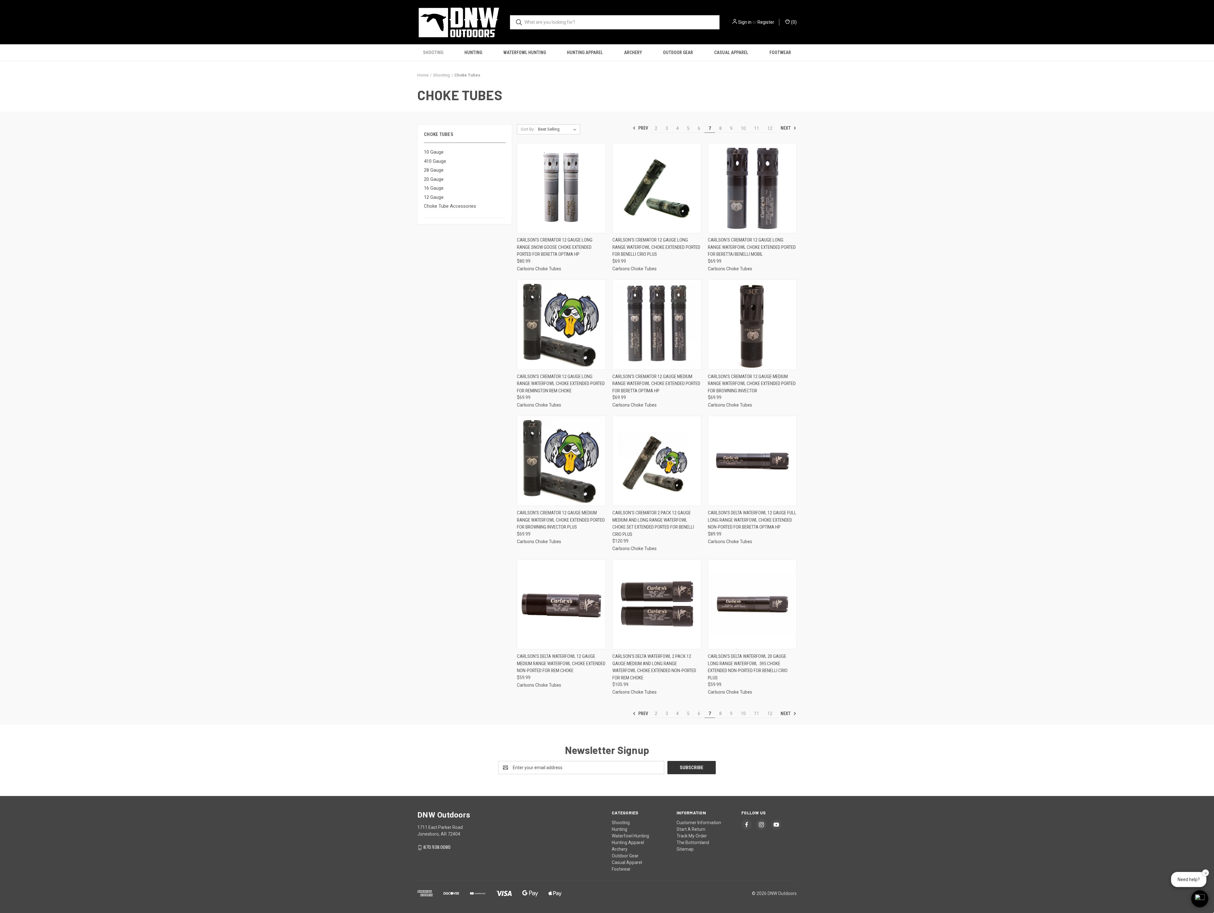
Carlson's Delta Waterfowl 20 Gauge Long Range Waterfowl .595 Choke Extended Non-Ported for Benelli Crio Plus (748, 667)
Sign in (744, 22)
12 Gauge (434, 197)
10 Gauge (434, 152)
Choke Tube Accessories (450, 206)
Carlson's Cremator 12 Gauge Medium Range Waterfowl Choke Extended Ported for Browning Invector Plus (561, 520)
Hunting (473, 52)
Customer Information (699, 822)
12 (769, 128)
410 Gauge (435, 161)
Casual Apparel (731, 52)
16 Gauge (434, 188)
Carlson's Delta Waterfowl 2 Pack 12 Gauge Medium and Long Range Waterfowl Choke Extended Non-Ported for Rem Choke (654, 667)
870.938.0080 (437, 847)
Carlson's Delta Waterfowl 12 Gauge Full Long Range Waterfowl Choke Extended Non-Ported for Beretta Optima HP (752, 520)
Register (765, 22)
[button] (1200, 899)
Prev (642, 128)
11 (756, 128)
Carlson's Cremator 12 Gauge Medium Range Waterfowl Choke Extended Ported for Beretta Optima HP (656, 384)
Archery (633, 52)
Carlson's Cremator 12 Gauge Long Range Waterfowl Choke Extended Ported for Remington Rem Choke (561, 384)
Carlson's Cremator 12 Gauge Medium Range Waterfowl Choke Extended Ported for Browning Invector (752, 384)
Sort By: (528, 129)
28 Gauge (434, 170)
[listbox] (558, 129)
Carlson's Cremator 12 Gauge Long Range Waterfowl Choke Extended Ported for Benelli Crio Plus (656, 247)
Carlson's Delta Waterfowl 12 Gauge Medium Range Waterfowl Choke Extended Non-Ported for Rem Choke (561, 663)
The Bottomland (693, 842)
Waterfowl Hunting (524, 52)
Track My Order (692, 835)
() (793, 22)
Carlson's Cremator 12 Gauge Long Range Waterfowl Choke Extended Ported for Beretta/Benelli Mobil (752, 247)
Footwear (780, 52)
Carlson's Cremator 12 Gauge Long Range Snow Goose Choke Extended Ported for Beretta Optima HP (554, 247)
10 (743, 128)
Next (786, 128)
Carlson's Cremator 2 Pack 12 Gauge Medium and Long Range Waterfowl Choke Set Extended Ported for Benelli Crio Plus (653, 523)
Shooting (433, 52)
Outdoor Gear (678, 52)
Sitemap (685, 849)
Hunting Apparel (585, 52)
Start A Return (691, 829)
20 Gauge (434, 179)
